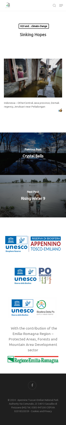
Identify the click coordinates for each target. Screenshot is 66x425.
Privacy (48, 411)
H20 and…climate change (33, 26)
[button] (61, 5)
